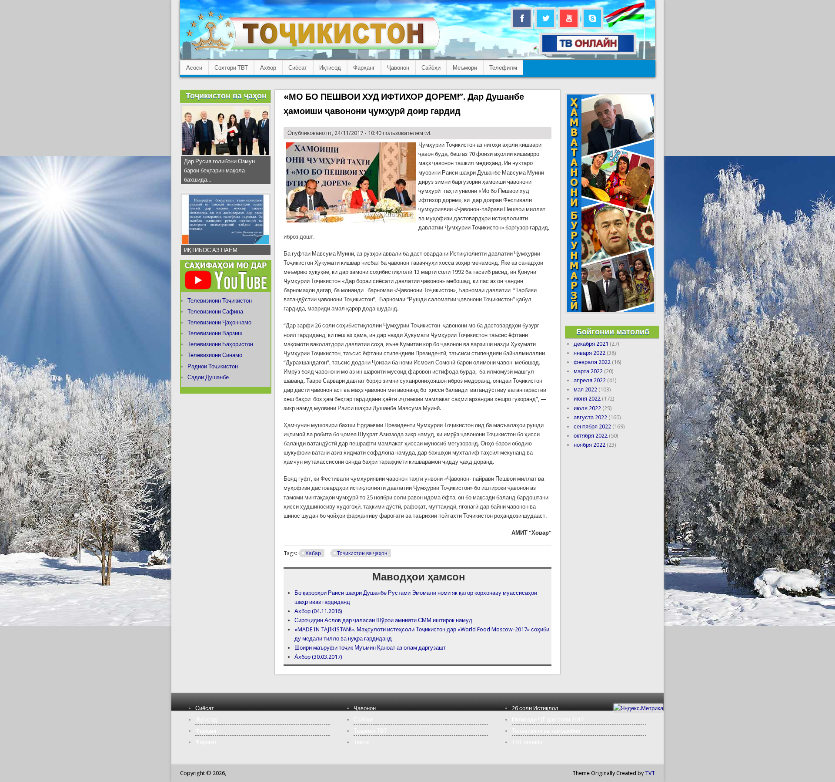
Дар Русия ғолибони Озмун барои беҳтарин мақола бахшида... (219, 170)
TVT (650, 773)
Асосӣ (194, 67)
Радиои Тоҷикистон (212, 366)
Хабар (313, 553)
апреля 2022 (590, 380)
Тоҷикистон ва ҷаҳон (362, 553)
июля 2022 (587, 408)
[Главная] (312, 50)
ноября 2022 (589, 445)
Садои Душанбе (208, 377)
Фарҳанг (364, 67)
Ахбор (268, 67)
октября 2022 (591, 435)
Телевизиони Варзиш (214, 333)
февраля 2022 (592, 362)
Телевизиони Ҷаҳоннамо (219, 322)
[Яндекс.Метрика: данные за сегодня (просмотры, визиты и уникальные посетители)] (638, 708)
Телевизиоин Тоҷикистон (219, 300)
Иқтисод (330, 67)
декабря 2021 (591, 343)
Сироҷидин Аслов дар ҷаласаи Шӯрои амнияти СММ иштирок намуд (383, 620)
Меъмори (465, 67)
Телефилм (503, 67)
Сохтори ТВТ (231, 67)
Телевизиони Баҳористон (220, 344)
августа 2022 (590, 417)
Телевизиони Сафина (215, 311)
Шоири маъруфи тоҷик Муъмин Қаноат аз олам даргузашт (370, 647)
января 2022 (589, 353)
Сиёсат (297, 67)
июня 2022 (587, 398)
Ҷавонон (398, 67)
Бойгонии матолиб (612, 331)
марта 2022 (588, 371)
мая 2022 (585, 389)
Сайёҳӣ (431, 67)
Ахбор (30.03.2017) (318, 657)
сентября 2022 (592, 426)
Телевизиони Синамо (214, 355)
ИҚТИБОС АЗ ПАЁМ (210, 250)
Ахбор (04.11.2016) (318, 611)
